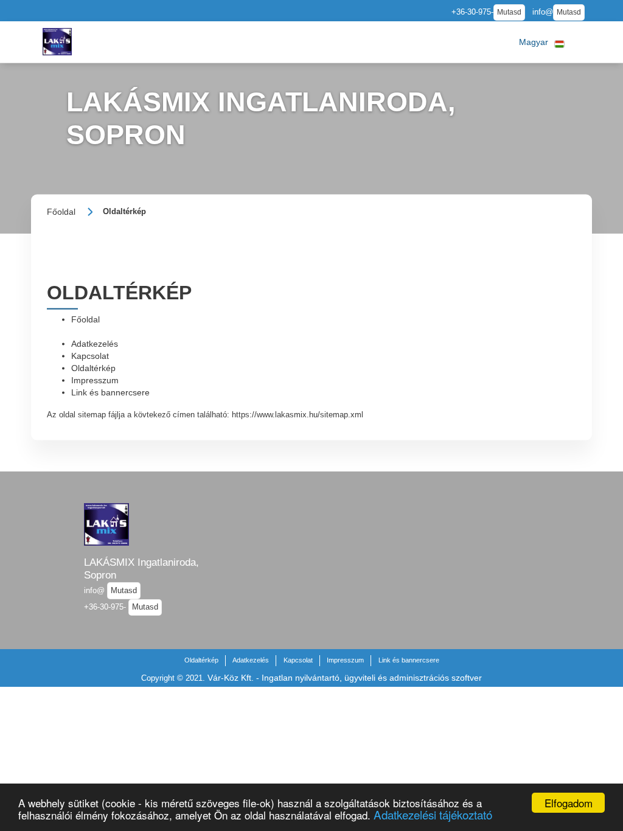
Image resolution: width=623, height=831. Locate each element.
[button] (542, 42)
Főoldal (85, 319)
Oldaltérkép (93, 367)
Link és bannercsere (110, 392)
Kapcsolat (90, 355)
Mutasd (509, 12)
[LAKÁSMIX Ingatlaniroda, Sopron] (57, 41)
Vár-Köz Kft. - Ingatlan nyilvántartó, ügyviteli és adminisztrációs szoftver (344, 678)
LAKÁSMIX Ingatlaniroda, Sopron (141, 568)
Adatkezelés (94, 343)
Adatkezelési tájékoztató (433, 814)
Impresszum (95, 379)
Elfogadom (569, 802)
